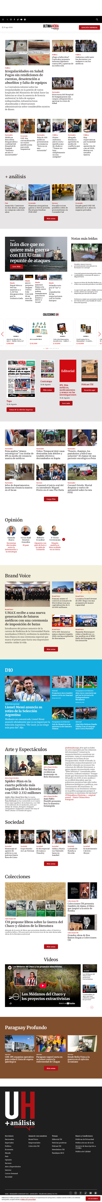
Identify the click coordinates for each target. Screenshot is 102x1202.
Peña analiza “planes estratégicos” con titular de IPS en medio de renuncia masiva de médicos (19, 455)
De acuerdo (93, 1199)
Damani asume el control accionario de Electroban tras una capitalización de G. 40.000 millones (62, 603)
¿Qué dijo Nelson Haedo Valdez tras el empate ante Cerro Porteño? (86, 726)
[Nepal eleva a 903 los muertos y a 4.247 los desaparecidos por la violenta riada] (16, 277)
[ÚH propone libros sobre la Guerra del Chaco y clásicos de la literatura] (35, 899)
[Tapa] (21, 385)
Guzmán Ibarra (11, 539)
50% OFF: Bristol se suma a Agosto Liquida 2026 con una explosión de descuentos (62, 635)
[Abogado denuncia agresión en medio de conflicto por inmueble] (74, 125)
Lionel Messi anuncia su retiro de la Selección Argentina (23, 711)
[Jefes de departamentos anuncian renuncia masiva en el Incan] (19, 472)
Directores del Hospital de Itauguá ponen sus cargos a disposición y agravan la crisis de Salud (62, 98)
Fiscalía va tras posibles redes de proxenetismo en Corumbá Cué (60, 208)
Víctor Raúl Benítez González (26, 540)
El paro (26, 545)
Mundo (12, 240)
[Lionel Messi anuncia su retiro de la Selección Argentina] (27, 688)
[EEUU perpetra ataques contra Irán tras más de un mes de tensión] (29, 276)
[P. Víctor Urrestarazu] (55, 531)
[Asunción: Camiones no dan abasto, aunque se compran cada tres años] (15, 192)
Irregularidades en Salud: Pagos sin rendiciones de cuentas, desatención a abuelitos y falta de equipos (26, 77)
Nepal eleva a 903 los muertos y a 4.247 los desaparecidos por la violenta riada (16, 292)
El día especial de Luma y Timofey (43, 851)
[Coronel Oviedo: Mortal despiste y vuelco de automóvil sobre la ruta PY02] (82, 472)
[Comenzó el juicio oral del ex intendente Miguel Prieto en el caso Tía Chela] (51, 472)
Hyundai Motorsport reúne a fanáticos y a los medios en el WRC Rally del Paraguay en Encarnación (85, 636)
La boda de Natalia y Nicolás (72, 851)
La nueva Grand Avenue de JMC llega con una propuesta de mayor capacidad (86, 602)
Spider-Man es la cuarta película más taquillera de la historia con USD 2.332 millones (23, 787)
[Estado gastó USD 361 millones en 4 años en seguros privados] (86, 192)
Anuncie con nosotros (37, 1136)
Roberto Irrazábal (40, 539)
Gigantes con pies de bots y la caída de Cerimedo (40, 546)
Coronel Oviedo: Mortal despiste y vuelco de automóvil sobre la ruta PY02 (80, 489)
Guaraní (54, 691)
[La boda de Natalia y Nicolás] (74, 837)
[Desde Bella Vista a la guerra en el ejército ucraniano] (82, 1043)
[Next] (63, 539)
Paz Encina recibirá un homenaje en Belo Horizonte (52, 773)
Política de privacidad (28, 1199)
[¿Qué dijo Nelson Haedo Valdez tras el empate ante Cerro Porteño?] (86, 713)
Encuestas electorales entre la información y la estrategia (11, 547)
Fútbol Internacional (12, 704)
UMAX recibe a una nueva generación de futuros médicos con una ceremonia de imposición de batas (26, 618)
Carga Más (51, 499)
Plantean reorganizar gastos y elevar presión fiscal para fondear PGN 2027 (39, 208)
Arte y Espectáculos (12, 778)
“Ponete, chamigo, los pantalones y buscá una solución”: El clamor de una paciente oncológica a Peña (82, 455)
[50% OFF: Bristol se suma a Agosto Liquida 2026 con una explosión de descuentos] (63, 621)
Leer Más (16, 267)
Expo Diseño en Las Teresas (27, 850)
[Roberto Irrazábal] (40, 531)
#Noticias (81, 795)
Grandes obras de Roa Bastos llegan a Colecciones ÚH (82, 937)
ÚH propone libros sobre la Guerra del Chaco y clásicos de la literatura (34, 924)
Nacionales (56, 92)
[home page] (51, 1111)
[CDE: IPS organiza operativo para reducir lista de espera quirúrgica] (19, 1043)
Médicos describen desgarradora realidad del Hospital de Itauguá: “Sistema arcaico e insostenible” (11, 146)
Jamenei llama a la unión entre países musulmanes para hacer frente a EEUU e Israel (41, 293)
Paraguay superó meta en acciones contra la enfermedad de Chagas (49, 1059)
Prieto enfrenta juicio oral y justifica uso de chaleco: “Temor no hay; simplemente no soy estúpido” (58, 147)
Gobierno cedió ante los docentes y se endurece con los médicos (85, 60)
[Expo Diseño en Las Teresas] (27, 837)
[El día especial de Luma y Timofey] (43, 837)
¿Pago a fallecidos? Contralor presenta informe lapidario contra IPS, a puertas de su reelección (62, 61)
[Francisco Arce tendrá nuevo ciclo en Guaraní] (63, 682)
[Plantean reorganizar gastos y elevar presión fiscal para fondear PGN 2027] (39, 192)
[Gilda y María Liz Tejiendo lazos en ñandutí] (59, 837)
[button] (99, 334)
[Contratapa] (47, 376)
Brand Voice (9, 609)
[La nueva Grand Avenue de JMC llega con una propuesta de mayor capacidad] (86, 587)
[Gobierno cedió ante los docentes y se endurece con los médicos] (86, 46)
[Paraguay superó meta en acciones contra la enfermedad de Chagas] (51, 1043)
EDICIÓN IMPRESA (89, 28)
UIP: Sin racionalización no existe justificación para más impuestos (28, 143)
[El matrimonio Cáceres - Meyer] (90, 837)
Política (7, 68)
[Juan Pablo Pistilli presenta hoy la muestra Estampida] (52, 789)
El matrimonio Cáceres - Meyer (90, 851)
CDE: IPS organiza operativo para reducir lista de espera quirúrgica (19, 1059)
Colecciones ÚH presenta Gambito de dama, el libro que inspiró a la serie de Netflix (81, 907)
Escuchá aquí (89, 390)
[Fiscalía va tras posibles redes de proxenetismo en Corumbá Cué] (63, 192)
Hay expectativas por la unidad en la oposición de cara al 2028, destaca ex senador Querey (89, 146)
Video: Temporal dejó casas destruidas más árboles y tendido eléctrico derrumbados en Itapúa (50, 455)
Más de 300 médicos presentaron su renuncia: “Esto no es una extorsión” (42, 144)
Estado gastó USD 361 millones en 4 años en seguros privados (86, 207)
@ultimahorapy (72, 748)
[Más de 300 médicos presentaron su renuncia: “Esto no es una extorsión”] (44, 125)
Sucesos (55, 203)
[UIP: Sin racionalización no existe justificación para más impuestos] (28, 126)
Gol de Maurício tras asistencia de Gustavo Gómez (62, 726)
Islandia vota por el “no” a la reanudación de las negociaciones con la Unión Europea (55, 293)
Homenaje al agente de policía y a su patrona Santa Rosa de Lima (11, 853)
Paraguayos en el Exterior (84, 691)
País (6, 203)
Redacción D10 (56, 698)
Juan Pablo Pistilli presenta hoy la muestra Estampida (52, 802)
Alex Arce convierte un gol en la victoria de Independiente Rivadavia (86, 696)
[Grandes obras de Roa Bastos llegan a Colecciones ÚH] (82, 922)
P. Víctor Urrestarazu (54, 539)
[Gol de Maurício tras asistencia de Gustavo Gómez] (63, 713)
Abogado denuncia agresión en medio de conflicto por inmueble (74, 142)
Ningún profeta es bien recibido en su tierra (55, 546)
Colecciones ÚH (10, 919)
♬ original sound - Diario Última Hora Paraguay (80, 797)
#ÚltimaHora (71, 795)
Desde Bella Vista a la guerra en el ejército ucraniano (79, 1059)
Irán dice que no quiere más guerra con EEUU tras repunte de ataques (30, 252)
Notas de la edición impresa (21, 410)
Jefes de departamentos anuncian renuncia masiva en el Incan (18, 487)
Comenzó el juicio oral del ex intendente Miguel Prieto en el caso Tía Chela (50, 487)
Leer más (66, 403)
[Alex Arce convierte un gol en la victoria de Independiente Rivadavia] (86, 682)
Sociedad (8, 846)
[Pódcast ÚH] (89, 376)
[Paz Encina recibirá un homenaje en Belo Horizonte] (52, 760)
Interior (8, 1054)
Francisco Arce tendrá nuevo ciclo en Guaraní (62, 694)
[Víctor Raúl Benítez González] (26, 531)
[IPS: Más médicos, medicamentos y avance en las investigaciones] (68, 382)
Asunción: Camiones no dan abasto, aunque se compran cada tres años (15, 208)
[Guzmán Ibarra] (11, 531)
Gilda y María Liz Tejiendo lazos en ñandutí (58, 852)
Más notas (47, 390)
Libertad (78, 722)
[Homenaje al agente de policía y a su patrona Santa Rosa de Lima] (12, 837)
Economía (24, 136)
